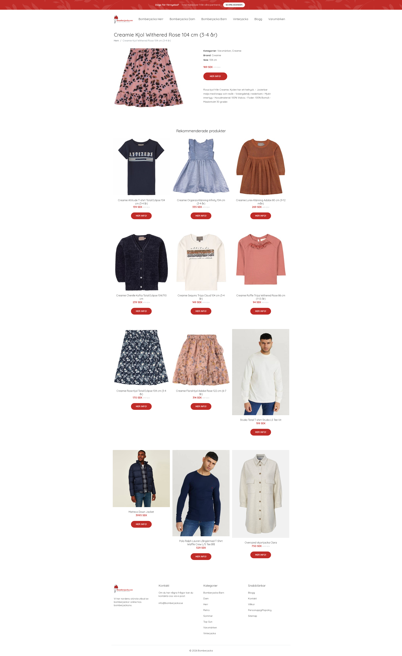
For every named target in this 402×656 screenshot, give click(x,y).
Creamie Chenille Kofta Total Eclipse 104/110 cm (141, 297)
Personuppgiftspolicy (260, 610)
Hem (116, 40)
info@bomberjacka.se (171, 603)
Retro (206, 610)
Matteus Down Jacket (141, 511)
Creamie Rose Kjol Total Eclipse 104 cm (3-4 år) (141, 392)
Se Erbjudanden (234, 5)
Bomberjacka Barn (213, 592)
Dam (206, 598)
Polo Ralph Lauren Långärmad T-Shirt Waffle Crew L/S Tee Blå (201, 542)
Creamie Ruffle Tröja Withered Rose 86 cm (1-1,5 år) (260, 297)
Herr (205, 604)
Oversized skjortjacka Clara (261, 542)
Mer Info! (215, 76)
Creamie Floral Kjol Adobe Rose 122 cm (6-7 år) (201, 392)
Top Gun (207, 621)
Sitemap (252, 615)
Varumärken (276, 19)
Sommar (208, 615)
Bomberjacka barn (214, 19)
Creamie (236, 50)
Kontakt (252, 598)
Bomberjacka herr (151, 19)
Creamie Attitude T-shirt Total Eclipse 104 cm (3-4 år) (141, 202)
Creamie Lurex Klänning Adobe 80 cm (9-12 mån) (260, 202)
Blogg (258, 19)
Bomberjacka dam (182, 19)
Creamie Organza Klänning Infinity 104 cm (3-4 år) (201, 202)
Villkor (251, 604)
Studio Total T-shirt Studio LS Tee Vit (260, 419)
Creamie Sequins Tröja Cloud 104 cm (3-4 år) (201, 297)
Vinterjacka (240, 19)
